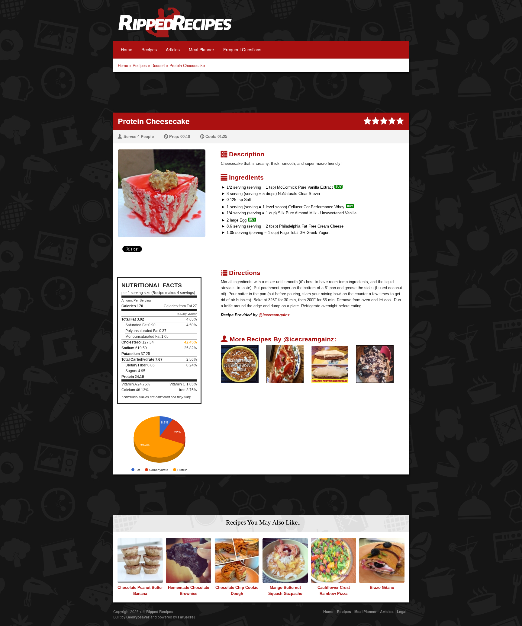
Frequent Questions (242, 49)
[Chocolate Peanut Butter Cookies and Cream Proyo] (375, 364)
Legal (401, 611)
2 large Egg (236, 220)
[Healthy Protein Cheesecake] (330, 364)
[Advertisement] (261, 91)
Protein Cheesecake (187, 65)
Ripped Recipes (175, 26)
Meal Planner (201, 49)
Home (126, 49)
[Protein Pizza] (285, 364)
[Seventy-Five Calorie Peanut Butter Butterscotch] (240, 364)
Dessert (158, 65)
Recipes (149, 49)
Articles (173, 49)
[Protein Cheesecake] (159, 189)
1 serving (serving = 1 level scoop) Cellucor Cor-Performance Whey (285, 207)
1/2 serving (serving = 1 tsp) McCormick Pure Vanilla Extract (280, 187)
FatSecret (186, 617)
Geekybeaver (138, 617)
